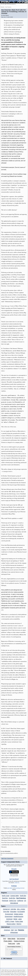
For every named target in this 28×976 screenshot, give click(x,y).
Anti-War (13, 909)
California (20, 900)
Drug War (6, 911)
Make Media (11, 938)
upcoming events (19, 888)
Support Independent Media (10, 862)
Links (18, 943)
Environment (9, 914)
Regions (4, 892)
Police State (19, 921)
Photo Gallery (8, 941)
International (14, 903)
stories (10, 888)
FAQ (4, 938)
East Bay (5, 898)
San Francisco (8, 7)
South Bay (12, 898)
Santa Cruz (12, 900)
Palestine (2, 7)
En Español (21, 911)
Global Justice (18, 914)
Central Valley (14, 895)
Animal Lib (6, 909)
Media (15, 919)
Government (9, 916)
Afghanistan (14, 932)
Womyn (18, 924)
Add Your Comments (7, 858)
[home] (12, 1)
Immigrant (9, 919)
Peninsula (5, 900)
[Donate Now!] (14, 871)
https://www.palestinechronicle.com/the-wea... (9, 853)
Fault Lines (11, 943)
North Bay (23, 895)
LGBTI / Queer (9, 921)
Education (13, 911)
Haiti (12, 930)
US (25, 900)
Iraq (16, 930)
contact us (16, 882)
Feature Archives (19, 941)
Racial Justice (11, 924)
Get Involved (21, 938)
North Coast (5, 895)
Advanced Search (14, 954)
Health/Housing (18, 916)
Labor (20, 919)
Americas (7, 930)
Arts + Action (21, 909)
